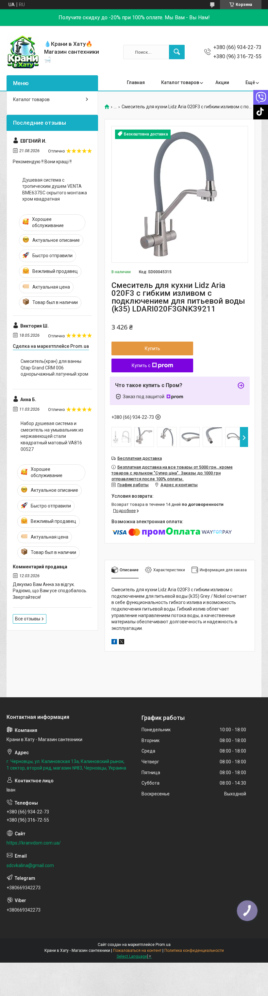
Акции (222, 82)
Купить (152, 348)
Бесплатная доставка (139, 458)
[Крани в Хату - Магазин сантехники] (23, 52)
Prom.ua (163, 944)
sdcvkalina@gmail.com (30, 865)
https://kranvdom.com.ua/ (34, 842)
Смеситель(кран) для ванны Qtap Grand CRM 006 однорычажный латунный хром (54, 368)
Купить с (141, 365)
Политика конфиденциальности (194, 950)
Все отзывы (27, 618)
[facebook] (114, 642)
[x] (121, 642)
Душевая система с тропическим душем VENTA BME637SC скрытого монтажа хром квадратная (54, 189)
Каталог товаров (180, 82)
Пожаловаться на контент (137, 950)
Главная (136, 82)
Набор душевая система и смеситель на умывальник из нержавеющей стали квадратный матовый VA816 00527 (52, 436)
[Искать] (177, 52)
